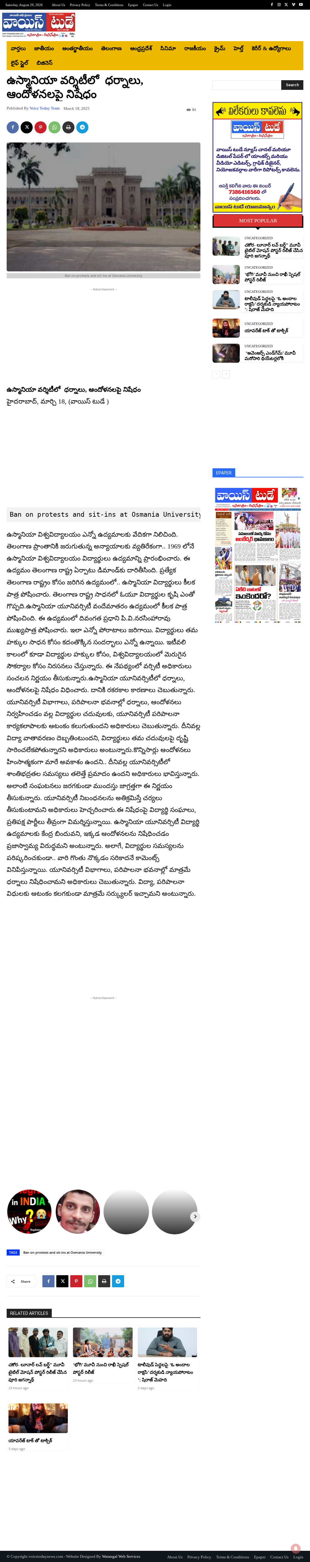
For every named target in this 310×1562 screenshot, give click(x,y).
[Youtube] (301, 4)
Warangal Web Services (121, 1556)
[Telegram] (82, 127)
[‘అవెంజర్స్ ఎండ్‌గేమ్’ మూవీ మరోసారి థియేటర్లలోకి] (226, 353)
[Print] (68, 127)
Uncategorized (259, 238)
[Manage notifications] (296, 1549)
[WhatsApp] (54, 127)
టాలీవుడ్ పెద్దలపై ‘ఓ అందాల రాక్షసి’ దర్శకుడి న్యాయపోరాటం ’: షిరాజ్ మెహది (165, 1372)
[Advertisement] (191, 25)
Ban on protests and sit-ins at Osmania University (62, 1252)
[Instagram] (279, 4)
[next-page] (226, 374)
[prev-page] (216, 374)
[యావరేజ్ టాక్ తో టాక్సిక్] (38, 1418)
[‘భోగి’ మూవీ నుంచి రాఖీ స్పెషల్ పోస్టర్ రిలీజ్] (102, 1342)
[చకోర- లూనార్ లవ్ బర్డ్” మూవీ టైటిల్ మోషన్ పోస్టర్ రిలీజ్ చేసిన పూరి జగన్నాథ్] (38, 1342)
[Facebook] (271, 4)
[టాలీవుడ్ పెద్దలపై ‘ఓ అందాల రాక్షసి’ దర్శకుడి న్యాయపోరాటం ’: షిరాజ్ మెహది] (167, 1342)
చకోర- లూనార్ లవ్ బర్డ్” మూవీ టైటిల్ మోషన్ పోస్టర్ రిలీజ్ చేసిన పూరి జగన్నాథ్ (37, 1372)
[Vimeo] (293, 4)
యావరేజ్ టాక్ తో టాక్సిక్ (30, 1440)
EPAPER (224, 472)
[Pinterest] (41, 127)
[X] (286, 4)
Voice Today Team (45, 108)
